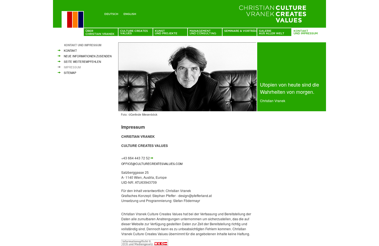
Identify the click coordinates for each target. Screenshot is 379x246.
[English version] (131, 13)
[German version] (112, 13)
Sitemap (70, 73)
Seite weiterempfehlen (82, 62)
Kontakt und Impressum (82, 45)
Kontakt (70, 51)
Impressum (72, 67)
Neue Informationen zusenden (88, 56)
